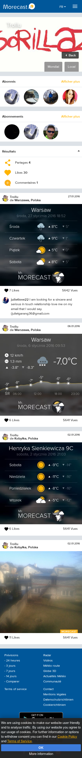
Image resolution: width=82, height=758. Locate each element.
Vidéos (48, 660)
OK (41, 747)
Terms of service (15, 689)
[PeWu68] (50, 131)
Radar (47, 655)
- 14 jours (10, 676)
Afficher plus (70, 81)
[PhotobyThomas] (50, 96)
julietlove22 (20, 299)
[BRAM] (11, 131)
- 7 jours (9, 671)
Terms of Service (19, 741)
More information (41, 753)
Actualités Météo (54, 676)
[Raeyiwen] (70, 96)
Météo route (51, 665)
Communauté (52, 681)
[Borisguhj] (11, 96)
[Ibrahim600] (31, 96)
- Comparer (11, 681)
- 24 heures (12, 660)
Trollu (14, 197)
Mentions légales (54, 694)
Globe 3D (49, 671)
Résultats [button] (9, 151)
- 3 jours (10, 665)
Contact (48, 689)
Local (71, 66)
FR (61, 7)
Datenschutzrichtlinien (58, 699)
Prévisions (11, 655)
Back (72, 55)
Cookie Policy (67, 736)
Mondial (53, 66)
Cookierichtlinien (54, 704)
